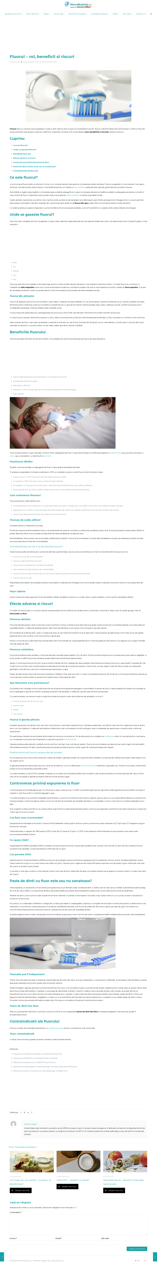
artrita (15, 710)
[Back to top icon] (144, 1260)
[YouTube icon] (139, 1261)
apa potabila (79, 187)
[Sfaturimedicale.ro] (78, 5)
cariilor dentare (72, 195)
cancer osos (18, 705)
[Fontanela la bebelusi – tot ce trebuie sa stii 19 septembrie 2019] (2, 1256)
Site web (105, 1238)
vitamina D (116, 453)
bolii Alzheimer (70, 739)
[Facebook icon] (136, 1261)
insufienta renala (56, 1028)
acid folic (47, 456)
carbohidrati (48, 569)
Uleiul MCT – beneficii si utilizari (73, 1180)
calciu (12, 456)
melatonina (109, 736)
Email (59, 1238)
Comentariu (16, 1212)
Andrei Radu (28, 62)
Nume (13, 1238)
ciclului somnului (88, 766)
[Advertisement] (78, 34)
